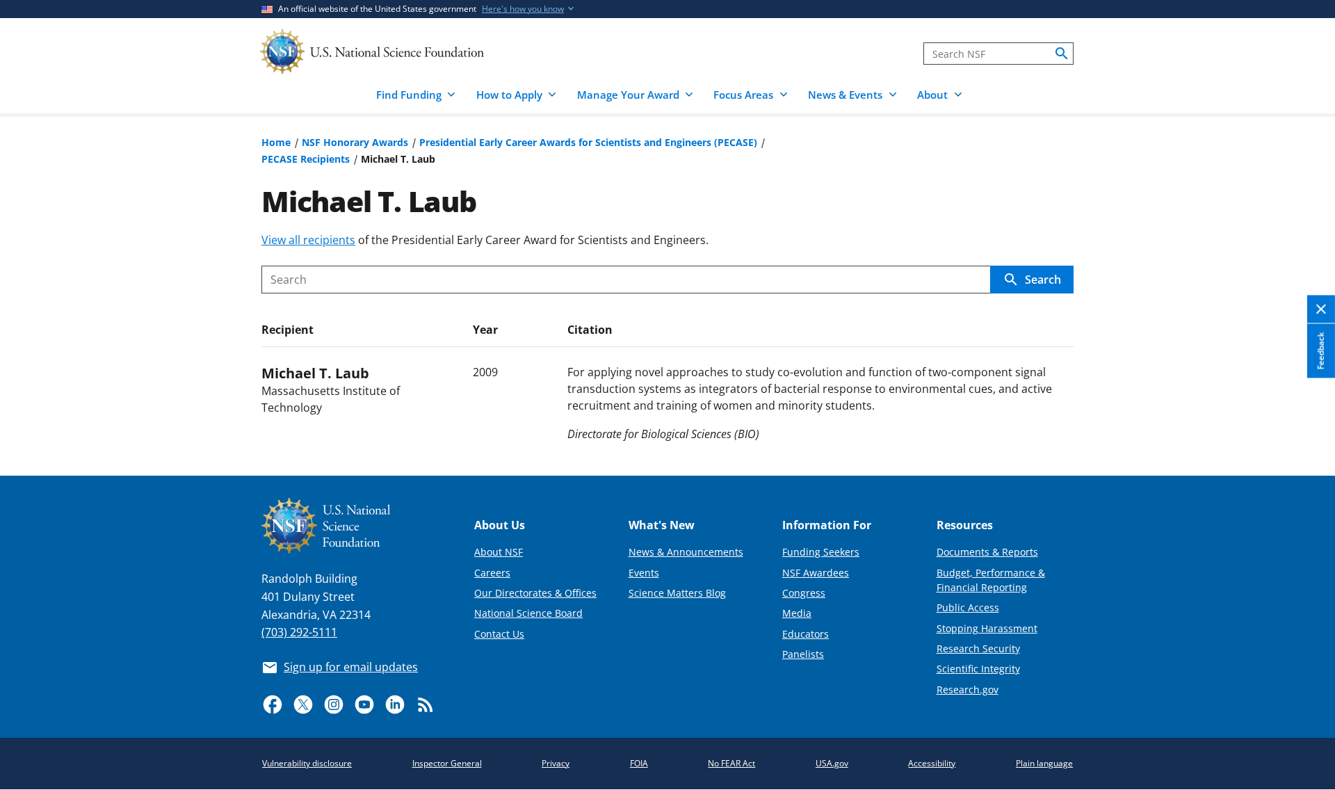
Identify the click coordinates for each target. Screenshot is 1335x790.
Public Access (968, 607)
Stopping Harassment (987, 628)
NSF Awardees (815, 572)
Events (644, 572)
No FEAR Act (731, 763)
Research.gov (967, 689)
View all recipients (308, 240)
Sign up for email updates (351, 667)
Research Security (978, 648)
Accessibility (931, 763)
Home (276, 142)
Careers (492, 572)
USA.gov (832, 763)
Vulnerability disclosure (307, 763)
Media (796, 613)
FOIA (639, 763)
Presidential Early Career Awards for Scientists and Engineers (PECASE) (588, 142)
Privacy (555, 763)
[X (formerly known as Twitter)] (303, 704)
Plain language (1044, 763)
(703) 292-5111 (299, 632)
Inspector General (447, 763)
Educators (805, 633)
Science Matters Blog (677, 592)
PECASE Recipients (305, 159)
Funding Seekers (820, 551)
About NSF (498, 551)
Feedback (1321, 351)
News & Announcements (686, 551)
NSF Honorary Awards (355, 142)
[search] (1061, 53)
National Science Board (528, 613)
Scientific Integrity (978, 668)
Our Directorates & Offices (535, 592)
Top (1305, 413)
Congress (803, 592)
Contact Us (499, 633)
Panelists (803, 654)
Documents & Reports (987, 551)
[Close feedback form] (1321, 310)
